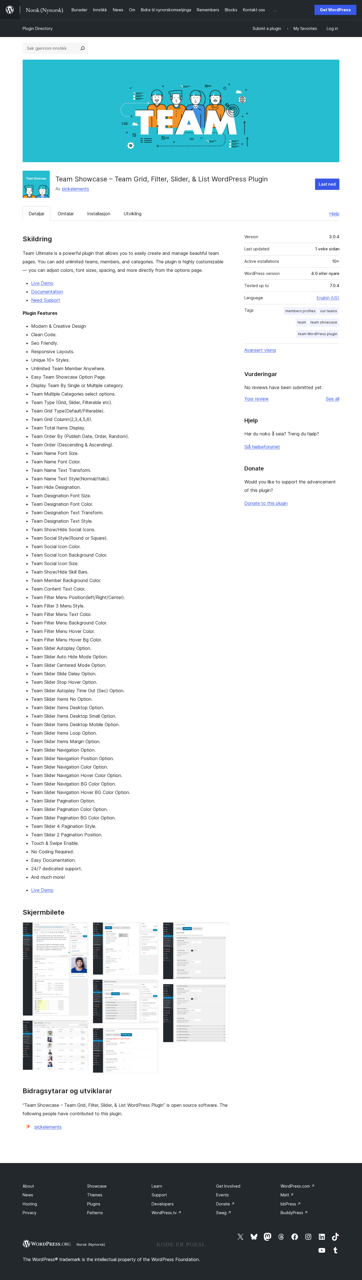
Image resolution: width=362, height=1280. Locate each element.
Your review (256, 399)
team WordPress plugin (317, 334)
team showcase (324, 322)
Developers (163, 1203)
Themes (94, 1194)
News (28, 1194)
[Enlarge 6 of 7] (221, 930)
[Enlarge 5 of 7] (151, 1035)
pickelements (75, 189)
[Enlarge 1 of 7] (80, 930)
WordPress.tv (167, 1212)
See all (332, 399)
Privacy (29, 1212)
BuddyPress (294, 1212)
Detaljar (36, 213)
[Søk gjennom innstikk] (82, 48)
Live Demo (42, 283)
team (302, 322)
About (28, 1186)
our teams (328, 311)
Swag (223, 1212)
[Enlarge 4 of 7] (151, 987)
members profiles (300, 311)
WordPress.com (298, 1186)
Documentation (47, 291)
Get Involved (228, 1186)
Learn (157, 1186)
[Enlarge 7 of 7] (221, 991)
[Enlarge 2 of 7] (80, 1028)
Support (159, 1194)
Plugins (93, 1203)
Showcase (97, 1186)
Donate (225, 1203)
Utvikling (132, 213)
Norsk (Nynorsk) (91, 1244)
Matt (287, 1194)
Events (222, 1194)
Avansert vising (260, 350)
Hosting (30, 1203)
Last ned (327, 184)
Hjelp (334, 213)
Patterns (95, 1212)
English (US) (328, 297)
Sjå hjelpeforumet (262, 447)
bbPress (291, 1203)
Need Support (45, 300)
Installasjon (98, 213)
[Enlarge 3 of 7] (151, 930)
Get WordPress (335, 9)
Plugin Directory (38, 28)
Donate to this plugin (266, 503)
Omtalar (66, 213)
